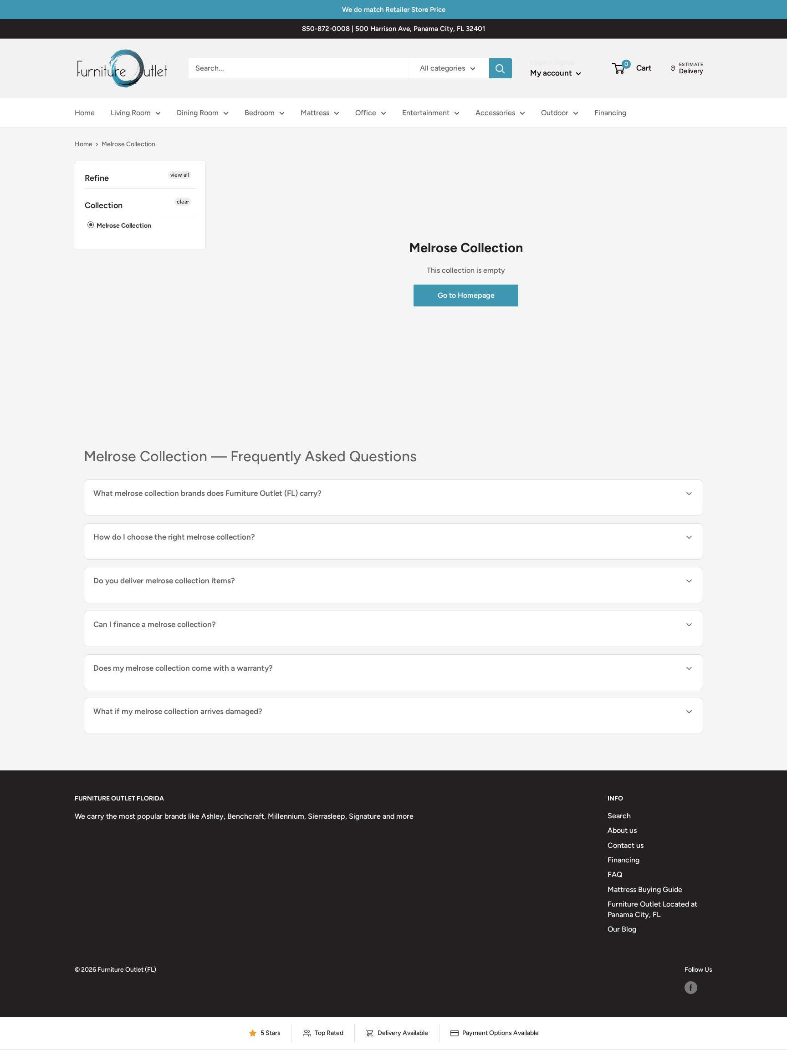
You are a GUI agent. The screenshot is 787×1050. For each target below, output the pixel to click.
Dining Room (198, 112)
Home (85, 112)
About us (622, 830)
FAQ (615, 874)
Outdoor (554, 112)
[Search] (500, 68)
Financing (610, 112)
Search (619, 815)
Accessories (495, 112)
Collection (104, 205)
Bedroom (260, 112)
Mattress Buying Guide (645, 889)
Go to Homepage (466, 295)
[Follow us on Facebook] (691, 987)
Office (365, 112)
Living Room (131, 112)
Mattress (315, 112)
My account (552, 72)
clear (183, 202)
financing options (167, 646)
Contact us (626, 845)
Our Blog (622, 929)
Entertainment (426, 112)
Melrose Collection (123, 225)
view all (179, 175)
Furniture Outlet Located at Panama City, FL (652, 909)
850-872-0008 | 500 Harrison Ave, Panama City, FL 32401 (393, 29)
